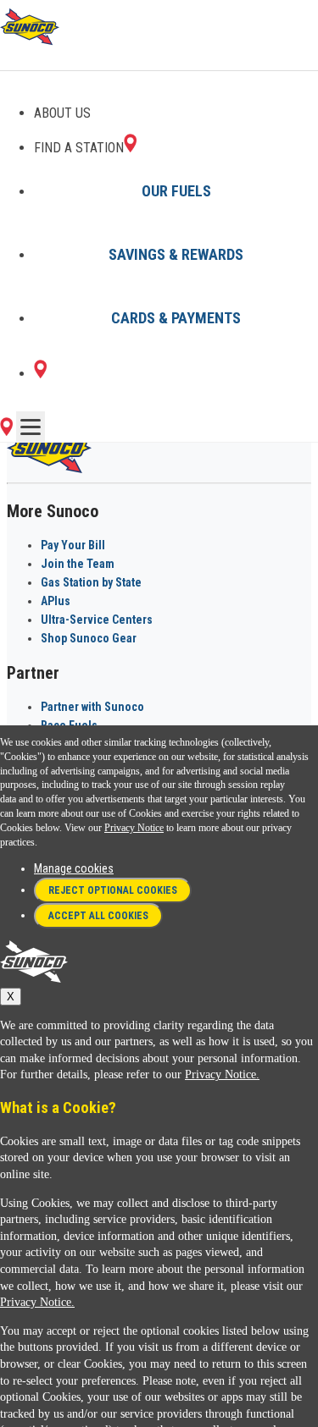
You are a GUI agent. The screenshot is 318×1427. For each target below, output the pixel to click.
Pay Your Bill (73, 545)
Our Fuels (176, 191)
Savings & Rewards (176, 254)
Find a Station (79, 148)
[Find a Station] (40, 374)
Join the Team (77, 563)
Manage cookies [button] (74, 868)
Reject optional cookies (112, 890)
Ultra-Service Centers (97, 619)
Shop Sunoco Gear (89, 638)
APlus (55, 601)
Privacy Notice (134, 828)
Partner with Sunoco (92, 707)
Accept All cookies (98, 916)
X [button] (10, 996)
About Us (62, 113)
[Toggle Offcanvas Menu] (30, 426)
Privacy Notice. (222, 1074)
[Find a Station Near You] (6, 431)
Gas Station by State (91, 582)
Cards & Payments (176, 318)
